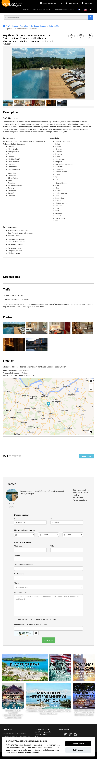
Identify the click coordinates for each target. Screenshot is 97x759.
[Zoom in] (91, 386)
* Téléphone (19, 574)
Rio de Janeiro (80, 700)
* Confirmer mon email (23, 564)
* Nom (52, 546)
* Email (17, 555)
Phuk (18, 706)
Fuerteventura (46, 709)
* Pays (16, 583)
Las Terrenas (21, 677)
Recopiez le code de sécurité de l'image (30, 624)
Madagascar (82, 702)
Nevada (56, 680)
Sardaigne (49, 706)
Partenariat (39, 737)
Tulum (76, 710)
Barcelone (83, 678)
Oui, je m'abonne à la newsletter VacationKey (37, 619)
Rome (77, 671)
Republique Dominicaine (20, 672)
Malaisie (17, 710)
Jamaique (7, 672)
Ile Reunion (30, 675)
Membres (88, 3)
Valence (91, 676)
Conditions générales (43, 732)
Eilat (85, 707)
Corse (43, 706)
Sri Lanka (12, 677)
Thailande (21, 668)
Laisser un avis (86, 456)
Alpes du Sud (89, 710)
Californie (53, 675)
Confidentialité (40, 734)
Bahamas (42, 670)
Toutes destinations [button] (41, 9)
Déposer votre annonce (52, 3)
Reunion (5, 706)
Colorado (63, 680)
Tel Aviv (77, 705)
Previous (15, 73)
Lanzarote (36, 709)
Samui (6, 708)
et (20, 706)
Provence (77, 676)
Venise (90, 671)
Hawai (54, 678)
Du (15, 518)
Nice (81, 674)
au (51, 518)
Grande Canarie (58, 709)
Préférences (78, 750)
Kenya (81, 710)
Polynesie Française (33, 677)
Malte (67, 706)
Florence (83, 671)
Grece (30, 706)
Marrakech (85, 705)
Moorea (21, 679)
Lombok (11, 710)
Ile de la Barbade (36, 672)
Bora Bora (28, 679)
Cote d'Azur (32, 704)
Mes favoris (73, 3)
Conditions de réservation (64, 9)
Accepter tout (78, 744)
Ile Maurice (13, 675)
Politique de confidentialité (28, 753)
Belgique (84, 676)
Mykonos (36, 706)
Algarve (67, 709)
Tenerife (29, 709)
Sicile (56, 706)
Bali (16, 668)
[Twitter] (65, 735)
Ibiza (59, 704)
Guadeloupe (32, 670)
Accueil (26, 9)
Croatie (61, 706)
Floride (16, 670)
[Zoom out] (91, 389)
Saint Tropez (89, 674)
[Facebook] (60, 735)
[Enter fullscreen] (91, 381)
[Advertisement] (49, 265)
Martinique (23, 670)
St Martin (29, 668)
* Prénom (18, 546)
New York (61, 675)
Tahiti (43, 677)
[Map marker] (48, 404)
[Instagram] (75, 735)
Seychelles (22, 675)
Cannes (77, 674)
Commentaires (20, 592)
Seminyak (16, 708)
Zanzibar (90, 702)
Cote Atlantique (43, 704)
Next (81, 73)
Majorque (65, 704)
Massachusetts (62, 678)
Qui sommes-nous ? (42, 729)
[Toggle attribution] (91, 431)
